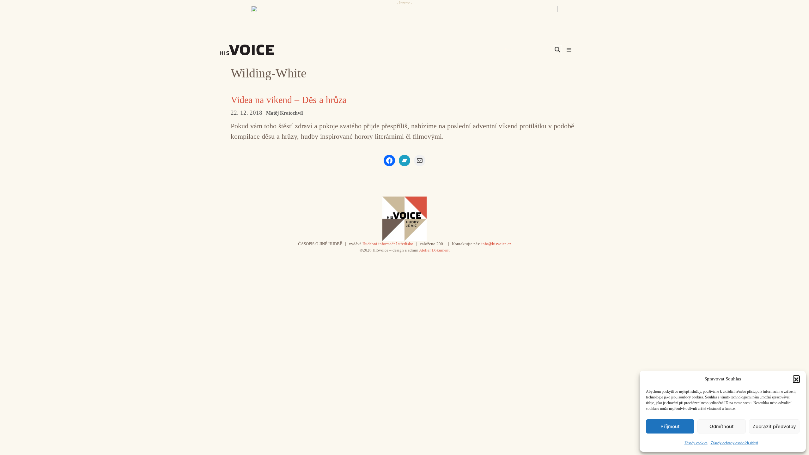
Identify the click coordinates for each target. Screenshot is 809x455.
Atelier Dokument (434, 250)
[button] (796, 379)
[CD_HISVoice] (404, 20)
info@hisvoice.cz (496, 243)
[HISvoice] (261, 49)
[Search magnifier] (557, 49)
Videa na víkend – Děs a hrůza (289, 99)
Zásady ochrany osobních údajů (734, 443)
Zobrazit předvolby (774, 426)
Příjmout (670, 426)
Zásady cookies (696, 443)
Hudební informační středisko (387, 243)
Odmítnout (721, 426)
